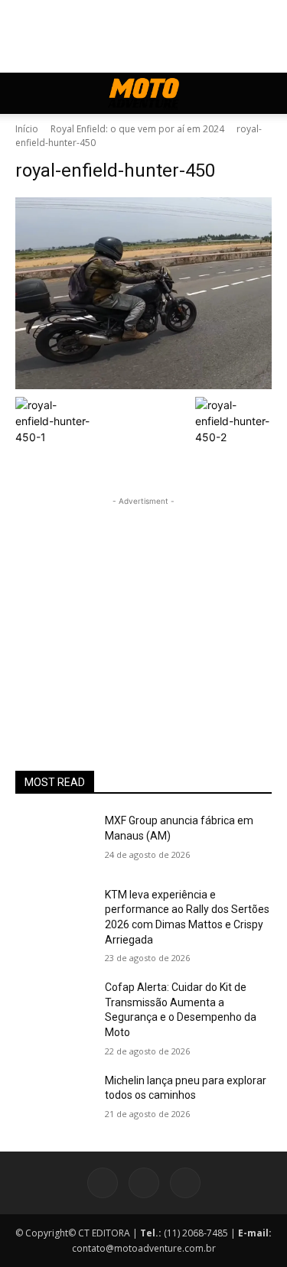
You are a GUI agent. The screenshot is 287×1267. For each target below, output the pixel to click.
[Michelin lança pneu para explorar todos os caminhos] (54, 1100)
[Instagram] (144, 1183)
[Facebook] (102, 1183)
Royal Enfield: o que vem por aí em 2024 (137, 128)
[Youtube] (185, 1183)
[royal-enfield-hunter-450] (143, 293)
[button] (26, 93)
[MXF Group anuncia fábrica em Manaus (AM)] (54, 840)
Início (26, 128)
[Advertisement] (144, 604)
